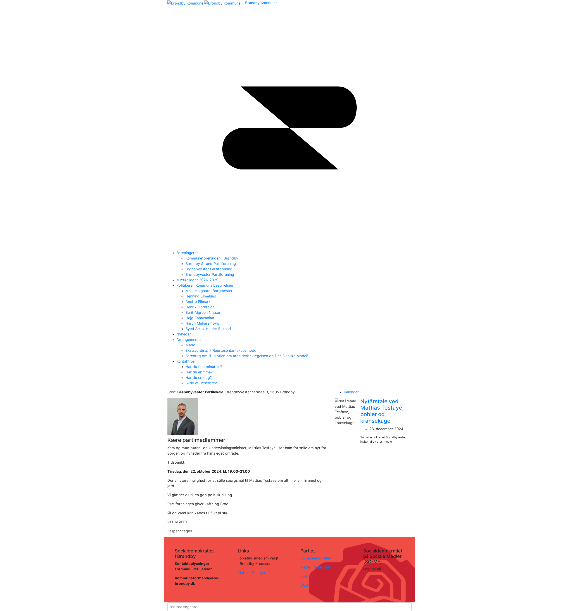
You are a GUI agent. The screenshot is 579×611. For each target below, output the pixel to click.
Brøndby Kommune (261, 2)
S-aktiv (306, 576)
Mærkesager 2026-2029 (197, 280)
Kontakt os (185, 361)
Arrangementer (189, 339)
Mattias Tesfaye (251, 572)
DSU (304, 585)
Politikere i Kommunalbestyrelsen (204, 285)
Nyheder (183, 334)
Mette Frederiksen (315, 567)
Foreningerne (187, 252)
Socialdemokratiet (316, 558)
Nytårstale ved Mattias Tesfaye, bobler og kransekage (382, 411)
